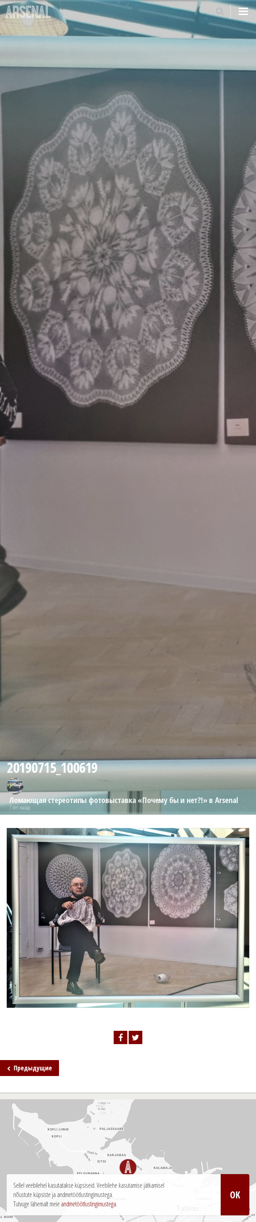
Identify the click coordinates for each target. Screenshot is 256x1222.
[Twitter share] (135, 1037)
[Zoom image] (128, 1003)
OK (235, 1194)
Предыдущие (32, 1067)
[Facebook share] (120, 1037)
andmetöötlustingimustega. (89, 1203)
